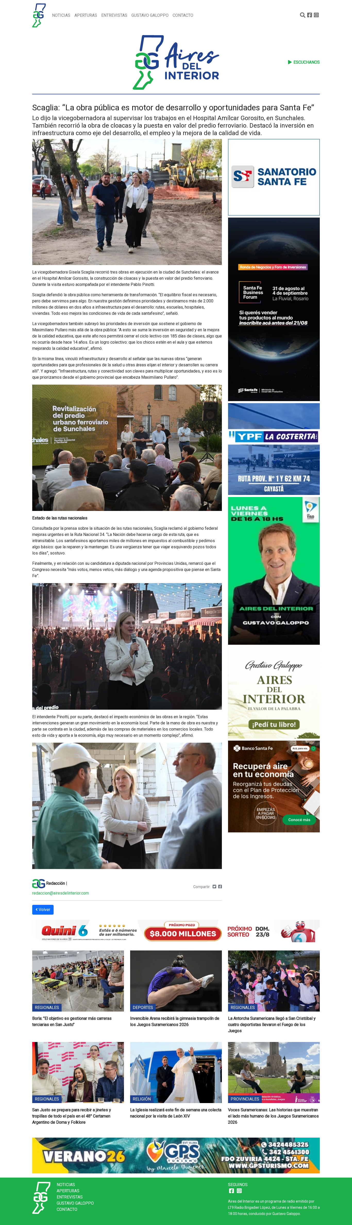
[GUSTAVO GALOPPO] (274, 571)
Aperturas (85, 15)
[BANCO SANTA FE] (274, 787)
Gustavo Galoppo (150, 15)
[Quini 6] (176, 930)
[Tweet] (214, 886)
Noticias (61, 15)
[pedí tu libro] (274, 693)
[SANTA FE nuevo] (274, 178)
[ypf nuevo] (274, 449)
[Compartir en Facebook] (220, 886)
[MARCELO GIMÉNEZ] (176, 1155)
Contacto (183, 15)
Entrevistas (114, 15)
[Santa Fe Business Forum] (274, 310)
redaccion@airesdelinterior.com (60, 893)
